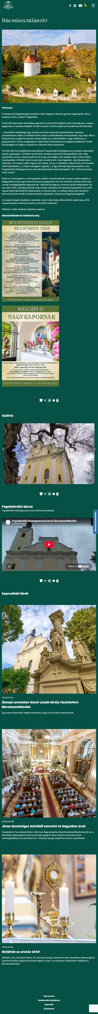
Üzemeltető (49, 1009)
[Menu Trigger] (93, 5)
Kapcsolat (49, 1005)
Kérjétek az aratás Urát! (21, 952)
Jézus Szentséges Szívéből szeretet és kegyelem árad (43, 826)
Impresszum (49, 996)
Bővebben (7, 722)
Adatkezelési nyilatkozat (49, 1000)
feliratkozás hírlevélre (95, 522)
